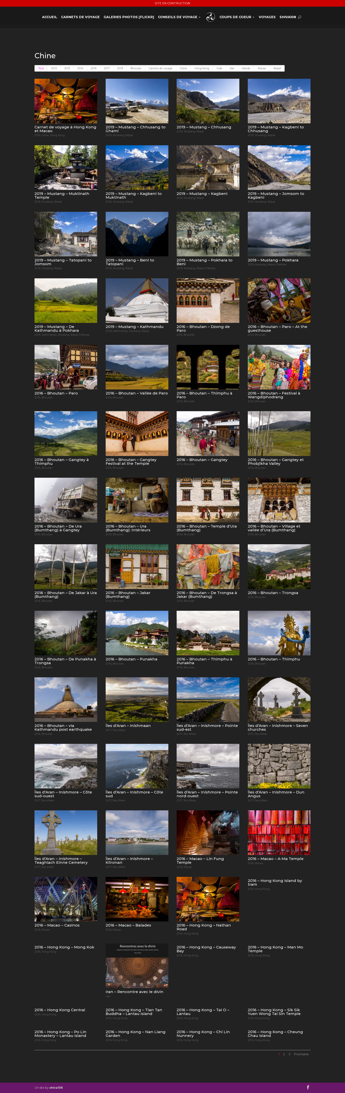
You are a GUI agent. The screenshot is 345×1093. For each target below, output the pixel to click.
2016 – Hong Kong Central (59, 1010)
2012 (54, 68)
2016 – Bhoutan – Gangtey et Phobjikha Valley (276, 461)
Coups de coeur (235, 17)
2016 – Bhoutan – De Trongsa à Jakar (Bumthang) (207, 594)
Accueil (49, 17)
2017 (107, 68)
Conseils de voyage (177, 17)
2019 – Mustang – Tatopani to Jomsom (63, 262)
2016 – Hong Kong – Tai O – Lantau (203, 1012)
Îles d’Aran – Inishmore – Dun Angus (276, 794)
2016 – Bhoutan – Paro (56, 393)
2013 (67, 68)
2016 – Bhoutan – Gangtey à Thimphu (61, 461)
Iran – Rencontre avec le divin (134, 991)
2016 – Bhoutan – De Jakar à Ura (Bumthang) (65, 594)
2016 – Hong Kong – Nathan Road (204, 927)
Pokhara (210, 268)
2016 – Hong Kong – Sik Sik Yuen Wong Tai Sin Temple (274, 1012)
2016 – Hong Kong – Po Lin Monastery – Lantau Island (60, 1034)
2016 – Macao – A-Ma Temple (275, 858)
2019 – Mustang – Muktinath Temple (61, 195)
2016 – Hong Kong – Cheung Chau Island (275, 1034)
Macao (262, 68)
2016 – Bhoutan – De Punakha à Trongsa (65, 661)
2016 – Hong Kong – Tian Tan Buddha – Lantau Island (134, 1012)
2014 (80, 68)
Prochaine (301, 1054)
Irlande (246, 68)
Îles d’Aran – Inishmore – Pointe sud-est (207, 727)
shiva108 (288, 17)
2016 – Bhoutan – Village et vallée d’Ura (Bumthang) (274, 528)
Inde (219, 68)
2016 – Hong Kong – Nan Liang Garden (135, 1034)
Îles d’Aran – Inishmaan (128, 725)
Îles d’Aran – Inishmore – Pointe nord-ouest (207, 794)
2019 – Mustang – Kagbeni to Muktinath (134, 195)
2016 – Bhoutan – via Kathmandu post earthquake (63, 727)
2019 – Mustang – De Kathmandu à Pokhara (56, 328)
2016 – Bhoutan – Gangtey (202, 459)
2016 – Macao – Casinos (57, 925)
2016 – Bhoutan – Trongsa (273, 592)
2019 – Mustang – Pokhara (273, 260)
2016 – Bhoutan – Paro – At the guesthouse (277, 328)
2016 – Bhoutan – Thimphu (274, 659)
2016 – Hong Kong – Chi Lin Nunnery (203, 1034)
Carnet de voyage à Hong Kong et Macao (65, 129)
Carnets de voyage (80, 17)
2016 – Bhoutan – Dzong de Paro (203, 328)
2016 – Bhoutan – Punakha (131, 659)
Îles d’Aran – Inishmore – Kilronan (129, 860)
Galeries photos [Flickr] (129, 17)
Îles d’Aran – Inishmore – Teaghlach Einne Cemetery (61, 860)
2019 (120, 68)
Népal (277, 68)
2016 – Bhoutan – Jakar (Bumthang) (128, 594)
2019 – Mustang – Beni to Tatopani (130, 262)
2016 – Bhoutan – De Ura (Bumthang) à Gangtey (58, 528)
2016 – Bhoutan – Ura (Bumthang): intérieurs (128, 528)
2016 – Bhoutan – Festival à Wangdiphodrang (274, 395)
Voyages (267, 17)
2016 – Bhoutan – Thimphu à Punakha (204, 661)
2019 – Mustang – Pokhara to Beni (205, 262)
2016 (93, 68)
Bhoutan (135, 68)
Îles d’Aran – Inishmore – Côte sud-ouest (63, 794)
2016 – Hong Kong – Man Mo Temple (275, 949)
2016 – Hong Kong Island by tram (275, 882)
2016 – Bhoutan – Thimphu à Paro (204, 395)
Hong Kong (201, 68)
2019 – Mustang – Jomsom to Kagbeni (276, 195)
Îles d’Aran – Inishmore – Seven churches (278, 727)
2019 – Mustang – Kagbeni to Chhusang (276, 129)
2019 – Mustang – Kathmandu (135, 326)
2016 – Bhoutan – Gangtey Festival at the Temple (131, 461)
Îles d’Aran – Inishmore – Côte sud (134, 794)
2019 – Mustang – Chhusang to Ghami (135, 129)
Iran (232, 68)
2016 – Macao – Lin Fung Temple (200, 860)
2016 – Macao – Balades (128, 925)
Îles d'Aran (119, 730)
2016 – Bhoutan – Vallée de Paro (137, 393)
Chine (183, 68)
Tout (41, 68)
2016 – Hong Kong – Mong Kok (64, 947)
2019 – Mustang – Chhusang (204, 127)
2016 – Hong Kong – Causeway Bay (206, 949)
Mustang (118, 135)
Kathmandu (49, 334)
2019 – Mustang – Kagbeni (202, 193)
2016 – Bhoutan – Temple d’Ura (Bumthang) (207, 528)
